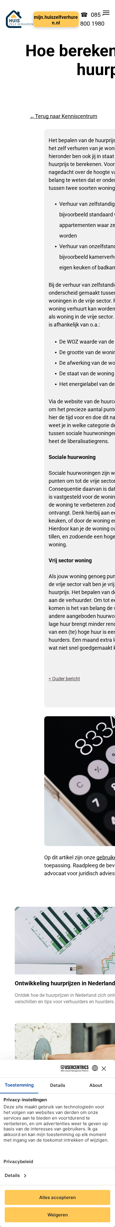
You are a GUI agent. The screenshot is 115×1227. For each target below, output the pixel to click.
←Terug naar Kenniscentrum (63, 116)
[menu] (106, 13)
